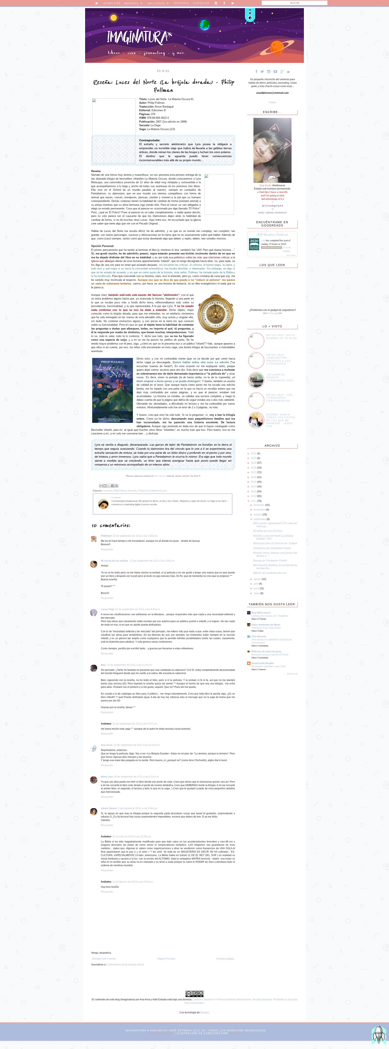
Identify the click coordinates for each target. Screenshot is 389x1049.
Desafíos (181, 3)
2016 (254, 477)
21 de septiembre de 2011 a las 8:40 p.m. (137, 609)
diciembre (259, 505)
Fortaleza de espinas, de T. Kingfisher (270, 616)
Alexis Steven (109, 808)
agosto (258, 579)
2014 (254, 486)
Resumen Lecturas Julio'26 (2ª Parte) (269, 654)
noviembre (260, 509)
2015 (254, 481)
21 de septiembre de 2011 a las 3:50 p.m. (152, 560)
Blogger (204, 1012)
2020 (254, 458)
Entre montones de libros (265, 624)
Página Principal (166, 958)
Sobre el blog (161, 1033)
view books (291, 255)
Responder (107, 549)
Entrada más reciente (104, 958)
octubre (258, 514)
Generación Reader (262, 663)
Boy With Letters (261, 612)
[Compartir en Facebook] (113, 486)
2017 (254, 472)
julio (256, 583)
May (103, 664)
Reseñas (132, 490)
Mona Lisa (107, 776)
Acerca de (112, 3)
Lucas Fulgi (107, 609)
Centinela (107, 490)
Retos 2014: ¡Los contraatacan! (279, 398)
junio (257, 588)
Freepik (235, 1033)
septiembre (260, 519)
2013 (254, 491)
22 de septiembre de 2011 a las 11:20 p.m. (137, 745)
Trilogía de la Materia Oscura (152, 490)
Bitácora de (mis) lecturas (266, 651)
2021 (254, 453)
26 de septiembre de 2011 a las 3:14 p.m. (136, 776)
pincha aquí (272, 313)
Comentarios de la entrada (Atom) (125, 964)
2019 (254, 462)
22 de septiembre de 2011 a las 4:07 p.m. (135, 723)
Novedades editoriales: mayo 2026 (268, 666)
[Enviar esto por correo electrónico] (101, 486)
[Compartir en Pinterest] (116, 486)
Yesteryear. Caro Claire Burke (266, 628)
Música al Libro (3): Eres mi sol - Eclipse (275, 543)
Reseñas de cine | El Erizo (267, 531)
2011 (254, 501)
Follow (272, 102)
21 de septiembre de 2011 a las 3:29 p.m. (135, 535)
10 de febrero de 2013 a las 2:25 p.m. (132, 881)
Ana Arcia (106, 745)
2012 (254, 496)
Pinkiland (106, 535)
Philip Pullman (120, 490)
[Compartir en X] (109, 486)
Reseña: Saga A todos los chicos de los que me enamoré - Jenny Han (280, 420)
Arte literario (258, 636)
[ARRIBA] (379, 1037)
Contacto (201, 3)
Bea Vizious (159, 476)
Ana (263, 240)
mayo (257, 593)
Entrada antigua (225, 958)
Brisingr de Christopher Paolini (270, 560)
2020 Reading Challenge (272, 234)
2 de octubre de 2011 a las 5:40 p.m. (138, 808)
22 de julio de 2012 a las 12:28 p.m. (132, 836)
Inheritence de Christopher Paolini (272, 548)
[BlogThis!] (105, 486)
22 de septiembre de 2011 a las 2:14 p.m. (129, 664)
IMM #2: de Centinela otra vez (269, 573)
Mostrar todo (292, 674)
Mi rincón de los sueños (115, 560)
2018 (254, 467)
